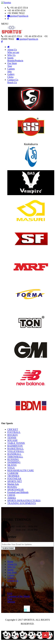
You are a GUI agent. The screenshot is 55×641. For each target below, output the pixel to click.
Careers (11, 70)
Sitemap (11, 601)
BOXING (12, 487)
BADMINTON (15, 446)
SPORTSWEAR (15, 489)
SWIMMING (13, 462)
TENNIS (11, 437)
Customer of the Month (18, 596)
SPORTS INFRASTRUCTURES (23, 500)
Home (10, 561)
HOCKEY (12, 435)
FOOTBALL (13, 432)
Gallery (11, 75)
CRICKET (12, 429)
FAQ (9, 593)
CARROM (12, 473)
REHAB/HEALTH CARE (20, 470)
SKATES (11, 465)
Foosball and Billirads (17, 492)
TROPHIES (13, 476)
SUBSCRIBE (8, 548)
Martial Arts (13, 484)
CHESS (11, 495)
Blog (9, 599)
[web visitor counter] (27, 638)
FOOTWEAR (14, 478)
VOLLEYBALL (15, 451)
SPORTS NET (14, 481)
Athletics (11, 497)
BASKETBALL (15, 448)
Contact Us (12, 81)
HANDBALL (14, 454)
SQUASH (12, 440)
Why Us (11, 55)
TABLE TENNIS (16, 443)
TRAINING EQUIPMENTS (21, 503)
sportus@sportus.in (19, 16)
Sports (15, 59)
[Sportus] (6, 2)
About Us (13, 51)
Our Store (12, 572)
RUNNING (13, 459)
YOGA (11, 467)
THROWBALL (15, 456)
